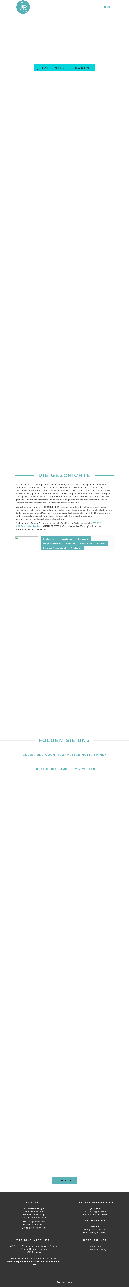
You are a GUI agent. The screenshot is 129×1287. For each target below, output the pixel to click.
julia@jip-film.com (97, 1229)
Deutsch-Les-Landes (30, 526)
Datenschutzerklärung (95, 1249)
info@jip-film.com (36, 1221)
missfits (69, 1282)
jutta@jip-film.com (97, 1211)
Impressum (95, 1246)
